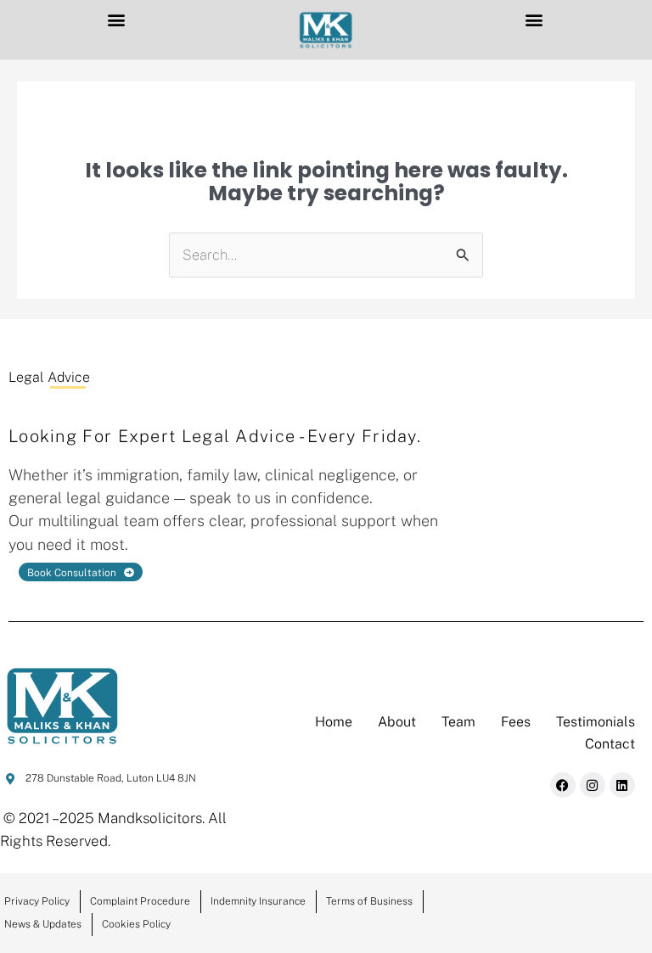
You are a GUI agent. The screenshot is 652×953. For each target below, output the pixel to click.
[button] (117, 20)
